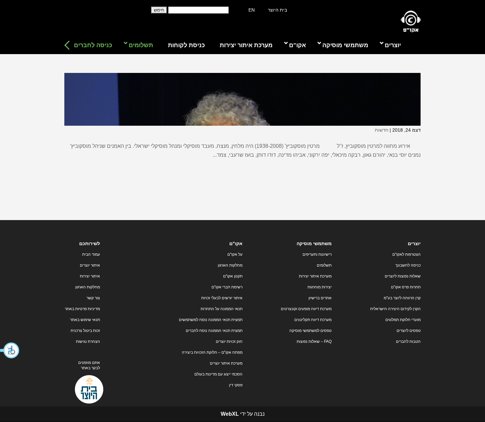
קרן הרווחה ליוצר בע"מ (402, 298)
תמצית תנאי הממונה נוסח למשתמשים (210, 319)
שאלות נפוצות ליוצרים (403, 276)
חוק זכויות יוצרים (229, 341)
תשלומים (324, 265)
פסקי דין (235, 385)
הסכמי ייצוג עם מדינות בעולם (218, 374)
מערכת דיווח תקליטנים (313, 319)
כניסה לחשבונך (408, 265)
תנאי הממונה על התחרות (221, 309)
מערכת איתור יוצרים (226, 363)
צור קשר (93, 298)
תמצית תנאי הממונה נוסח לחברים (214, 330)
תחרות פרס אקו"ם (406, 287)
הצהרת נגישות (88, 341)
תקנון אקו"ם (232, 276)
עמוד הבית (91, 254)
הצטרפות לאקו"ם (406, 254)
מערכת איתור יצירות (315, 276)
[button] (10, 350)
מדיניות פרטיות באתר (82, 309)
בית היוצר (277, 10)
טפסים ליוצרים (409, 330)
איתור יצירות (90, 276)
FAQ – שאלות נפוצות (314, 341)
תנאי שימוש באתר (85, 319)
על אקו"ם (234, 254)
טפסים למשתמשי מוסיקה (310, 330)
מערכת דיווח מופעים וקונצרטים (306, 309)
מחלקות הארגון (230, 265)
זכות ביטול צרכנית (85, 330)
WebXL (230, 414)
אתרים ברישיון (320, 298)
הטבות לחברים (408, 341)
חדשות (381, 130)
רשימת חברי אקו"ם (226, 287)
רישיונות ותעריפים (317, 254)
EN (251, 10)
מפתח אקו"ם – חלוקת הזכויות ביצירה (212, 352)
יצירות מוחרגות (319, 287)
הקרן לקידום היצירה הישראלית (395, 309)
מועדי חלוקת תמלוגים (403, 319)
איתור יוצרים (90, 265)
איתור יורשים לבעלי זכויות (221, 298)
